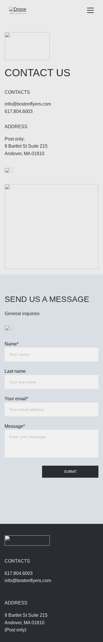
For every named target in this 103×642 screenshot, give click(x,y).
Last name (15, 371)
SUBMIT (70, 472)
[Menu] (90, 10)
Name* (12, 344)
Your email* (16, 398)
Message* (15, 426)
